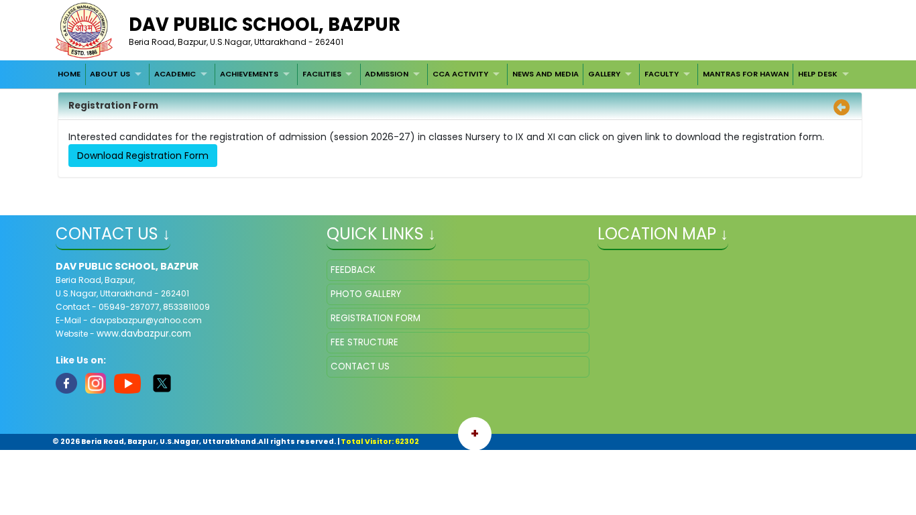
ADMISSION (386, 73)
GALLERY (604, 73)
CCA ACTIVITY (460, 73)
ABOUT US (110, 73)
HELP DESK (818, 73)
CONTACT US (360, 366)
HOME (69, 73)
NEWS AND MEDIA (545, 73)
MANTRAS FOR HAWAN (746, 73)
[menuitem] (69, 74)
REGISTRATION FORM (375, 318)
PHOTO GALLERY (366, 294)
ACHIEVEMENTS (249, 73)
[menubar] (454, 74)
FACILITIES (321, 73)
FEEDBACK (353, 270)
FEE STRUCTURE (364, 342)
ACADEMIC (175, 73)
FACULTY (661, 73)
